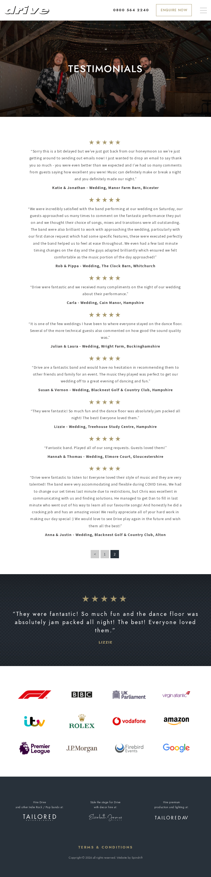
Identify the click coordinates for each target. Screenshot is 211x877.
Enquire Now (174, 10)
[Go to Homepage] (26, 10)
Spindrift (137, 857)
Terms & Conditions (105, 847)
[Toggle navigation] (203, 11)
